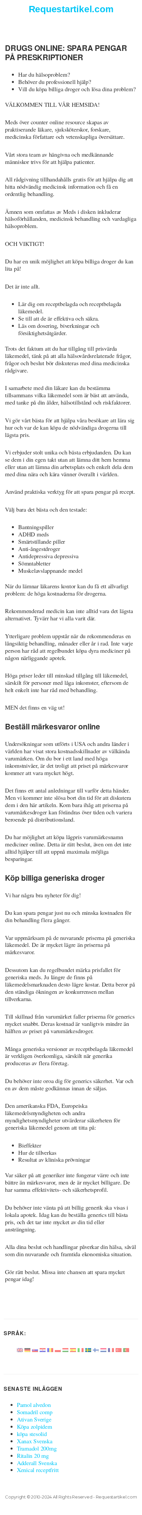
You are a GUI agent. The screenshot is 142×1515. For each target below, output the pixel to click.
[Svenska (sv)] (88, 1349)
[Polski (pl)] (58, 1349)
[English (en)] (20, 1349)
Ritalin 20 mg (33, 1455)
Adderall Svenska (37, 1463)
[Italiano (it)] (81, 1349)
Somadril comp (35, 1412)
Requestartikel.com (71, 9)
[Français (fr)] (111, 1349)
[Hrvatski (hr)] (43, 1349)
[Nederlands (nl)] (103, 1349)
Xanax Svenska (35, 1441)
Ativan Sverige (34, 1419)
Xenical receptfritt (38, 1470)
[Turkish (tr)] (119, 1349)
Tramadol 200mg (37, 1448)
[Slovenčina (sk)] (35, 1349)
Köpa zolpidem (34, 1426)
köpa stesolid (32, 1434)
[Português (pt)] (126, 1349)
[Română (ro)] (50, 1349)
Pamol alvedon (34, 1405)
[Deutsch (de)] (27, 1349)
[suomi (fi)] (96, 1349)
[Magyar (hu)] (65, 1349)
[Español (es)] (73, 1349)
